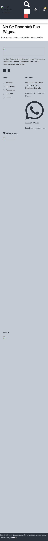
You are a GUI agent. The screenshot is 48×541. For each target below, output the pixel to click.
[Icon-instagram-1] (8, 70)
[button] (1, 21)
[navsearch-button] (27, 7)
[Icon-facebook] (4, 70)
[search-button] (26, 16)
